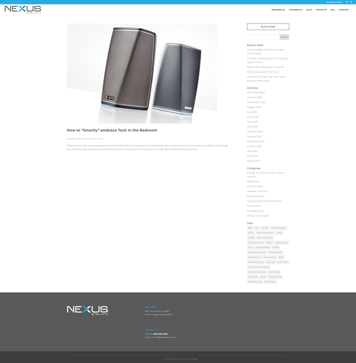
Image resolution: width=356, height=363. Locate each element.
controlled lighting (278, 228)
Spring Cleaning (275, 277)
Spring (263, 277)
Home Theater (255, 186)
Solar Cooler (253, 277)
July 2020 (252, 112)
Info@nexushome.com (165, 337)
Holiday (251, 238)
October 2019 (254, 146)
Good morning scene (265, 233)
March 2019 (253, 161)
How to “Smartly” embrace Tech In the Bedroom (112, 130)
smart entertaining (256, 262)
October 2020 (254, 97)
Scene (281, 257)
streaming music (255, 282)
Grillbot (279, 233)
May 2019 (252, 151)
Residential (278, 10)
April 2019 (252, 156)
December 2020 (256, 92)
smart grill (271, 262)
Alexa (250, 228)
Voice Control (270, 282)
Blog (309, 10)
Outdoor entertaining (257, 252)
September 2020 (256, 102)
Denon (251, 233)
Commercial (296, 10)
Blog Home (268, 26)
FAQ (332, 10)
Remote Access (255, 196)
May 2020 (252, 121)
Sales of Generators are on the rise (265, 67)
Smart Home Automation (258, 267)
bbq (257, 228)
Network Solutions (257, 191)
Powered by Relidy (188, 359)
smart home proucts (256, 272)
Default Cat (253, 181)
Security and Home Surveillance (264, 201)
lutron (250, 247)
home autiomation (264, 238)
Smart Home (97, 138)
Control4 (264, 228)
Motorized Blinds (263, 247)
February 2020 (255, 131)
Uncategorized (255, 211)
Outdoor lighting (275, 252)
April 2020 (252, 126)
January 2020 (254, 136)
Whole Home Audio (258, 215)
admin (73, 138)
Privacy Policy (171, 359)
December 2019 (255, 141)
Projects (321, 10)
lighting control (281, 243)
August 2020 (254, 107)
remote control (270, 257)
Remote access (254, 257)
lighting (269, 243)
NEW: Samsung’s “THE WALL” (263, 72)
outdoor (275, 247)
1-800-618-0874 (335, 2)
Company (343, 10)
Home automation (255, 243)
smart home (283, 262)
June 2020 (253, 117)
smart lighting (274, 272)
